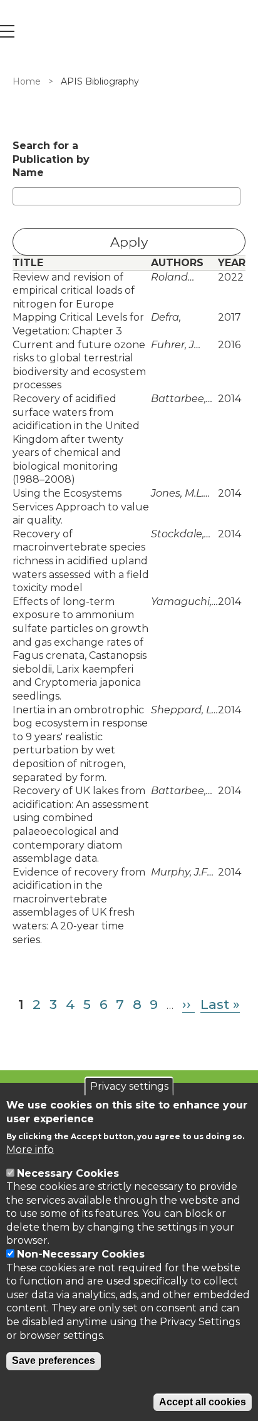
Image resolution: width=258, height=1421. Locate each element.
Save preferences (53, 1360)
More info (30, 1149)
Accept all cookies (202, 1402)
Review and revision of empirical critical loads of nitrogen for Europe (74, 290)
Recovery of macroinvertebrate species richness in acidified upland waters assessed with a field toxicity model (81, 561)
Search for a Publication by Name (51, 159)
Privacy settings (129, 1086)
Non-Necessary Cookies (81, 1254)
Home (27, 81)
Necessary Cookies (68, 1173)
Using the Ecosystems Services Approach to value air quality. (81, 506)
